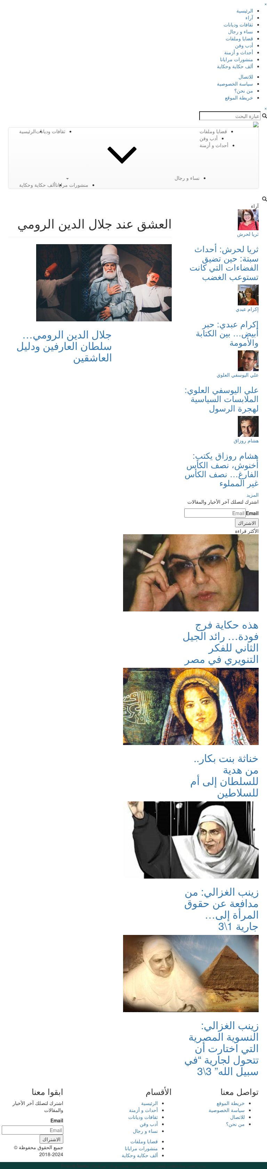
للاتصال (245, 76)
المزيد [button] (252, 494)
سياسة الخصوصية (235, 83)
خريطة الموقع (239, 97)
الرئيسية (244, 10)
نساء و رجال (240, 31)
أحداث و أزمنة (238, 52)
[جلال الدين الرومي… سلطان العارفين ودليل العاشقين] (104, 282)
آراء (249, 17)
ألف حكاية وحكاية (235, 66)
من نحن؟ (243, 90)
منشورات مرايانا (236, 59)
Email (252, 513)
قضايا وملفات (239, 38)
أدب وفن (244, 45)
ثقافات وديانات (238, 24)
